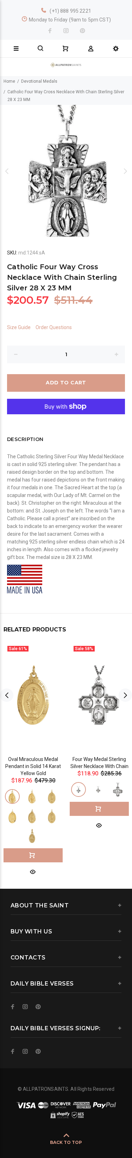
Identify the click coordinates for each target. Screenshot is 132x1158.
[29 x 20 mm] (52, 816)
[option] (66, 171)
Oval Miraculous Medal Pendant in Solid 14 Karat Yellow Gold (33, 766)
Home (9, 81)
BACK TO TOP (66, 1142)
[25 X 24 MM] (98, 789)
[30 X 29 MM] (118, 789)
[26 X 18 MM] (32, 816)
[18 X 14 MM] (52, 796)
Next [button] (125, 171)
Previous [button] (6, 171)
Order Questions (54, 327)
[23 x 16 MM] (12, 816)
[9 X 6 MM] (32, 836)
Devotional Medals (39, 81)
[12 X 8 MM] (12, 796)
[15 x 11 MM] (32, 796)
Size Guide (19, 327)
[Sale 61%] (33, 695)
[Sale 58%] (99, 695)
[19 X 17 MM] (78, 789)
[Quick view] (32, 871)
